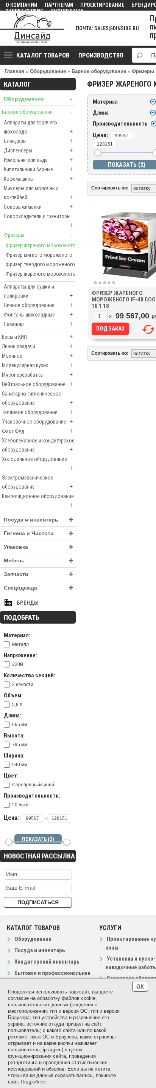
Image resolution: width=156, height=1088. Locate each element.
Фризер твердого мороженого (40, 264)
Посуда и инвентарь (38, 520)
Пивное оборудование (38, 305)
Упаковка (38, 547)
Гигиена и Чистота (38, 533)
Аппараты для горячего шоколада (38, 127)
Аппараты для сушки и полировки (38, 292)
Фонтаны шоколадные (38, 314)
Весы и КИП (37, 337)
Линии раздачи (37, 346)
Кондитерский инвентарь (47, 961)
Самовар (38, 324)
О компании (21, 5)
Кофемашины (38, 179)
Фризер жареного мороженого (41, 245)
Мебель (38, 560)
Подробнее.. (35, 1082)
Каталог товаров (42, 55)
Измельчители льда (38, 160)
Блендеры (38, 141)
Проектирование (102, 5)
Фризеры (38, 235)
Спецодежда (38, 588)
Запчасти (38, 574)
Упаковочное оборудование (37, 421)
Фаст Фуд (37, 431)
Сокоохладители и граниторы (38, 221)
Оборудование (38, 99)
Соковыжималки (38, 207)
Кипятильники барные (38, 169)
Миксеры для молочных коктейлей (38, 193)
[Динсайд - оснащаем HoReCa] (32, 28)
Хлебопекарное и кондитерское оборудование (38, 445)
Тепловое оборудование (37, 412)
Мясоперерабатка (37, 375)
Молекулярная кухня (37, 365)
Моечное (37, 356)
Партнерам (59, 5)
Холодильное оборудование (37, 464)
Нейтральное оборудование (37, 384)
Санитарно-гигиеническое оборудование (37, 399)
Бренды (28, 602)
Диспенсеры (38, 150)
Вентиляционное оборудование (38, 501)
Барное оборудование (37, 112)
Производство (100, 55)
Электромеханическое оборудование (37, 482)
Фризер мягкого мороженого (39, 255)
